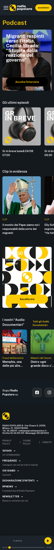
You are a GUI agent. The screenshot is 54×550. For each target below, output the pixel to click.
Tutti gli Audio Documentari (41, 323)
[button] (6, 7)
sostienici (43, 7)
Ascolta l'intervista (27, 81)
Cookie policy (27, 442)
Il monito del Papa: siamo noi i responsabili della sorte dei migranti (21, 228)
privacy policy (6, 442)
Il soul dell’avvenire (13, 358)
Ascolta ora (27, 299)
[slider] (9, 547)
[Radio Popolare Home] (21, 7)
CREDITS (47, 442)
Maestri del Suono (41, 358)
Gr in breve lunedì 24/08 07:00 (17, 153)
